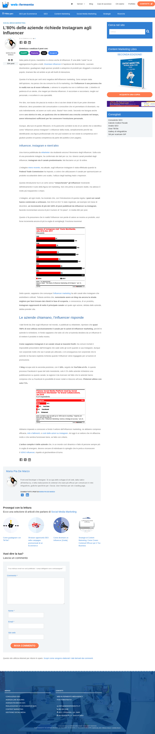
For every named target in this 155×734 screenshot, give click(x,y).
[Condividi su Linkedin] (29, 44)
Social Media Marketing (86, 14)
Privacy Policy (106, 727)
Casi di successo (104, 4)
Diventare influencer (52, 64)
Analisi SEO (113, 126)
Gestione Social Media (16, 712)
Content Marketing (62, 14)
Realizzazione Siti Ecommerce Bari (21, 706)
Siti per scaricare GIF (117, 134)
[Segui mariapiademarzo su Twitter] (9, 60)
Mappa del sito (96, 727)
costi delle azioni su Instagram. (55, 433)
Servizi (80, 4)
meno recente (34, 168)
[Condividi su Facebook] (21, 44)
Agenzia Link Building (15, 700)
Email (11, 622)
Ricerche (121, 14)
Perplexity (34, 53)
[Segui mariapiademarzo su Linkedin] (12, 60)
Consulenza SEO (13, 696)
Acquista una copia (129, 95)
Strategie (107, 14)
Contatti (144, 4)
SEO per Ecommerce (28, 14)
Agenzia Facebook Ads (15, 703)
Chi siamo (120, 4)
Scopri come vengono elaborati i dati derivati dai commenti (68, 658)
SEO (46, 14)
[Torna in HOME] (18, 9)
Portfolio (131, 4)
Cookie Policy (116, 727)
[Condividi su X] (25, 44)
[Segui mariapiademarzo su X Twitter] (22, 495)
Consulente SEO (115, 120)
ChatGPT (24, 53)
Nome (11, 611)
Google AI (53, 53)
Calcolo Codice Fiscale (118, 123)
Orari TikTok (113, 129)
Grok (44, 53)
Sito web (12, 633)
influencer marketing (62, 293)
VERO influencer (28, 452)
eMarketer (45, 152)
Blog (91, 4)
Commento (12, 576)
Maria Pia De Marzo (11, 54)
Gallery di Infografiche (117, 131)
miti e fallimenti (33, 433)
